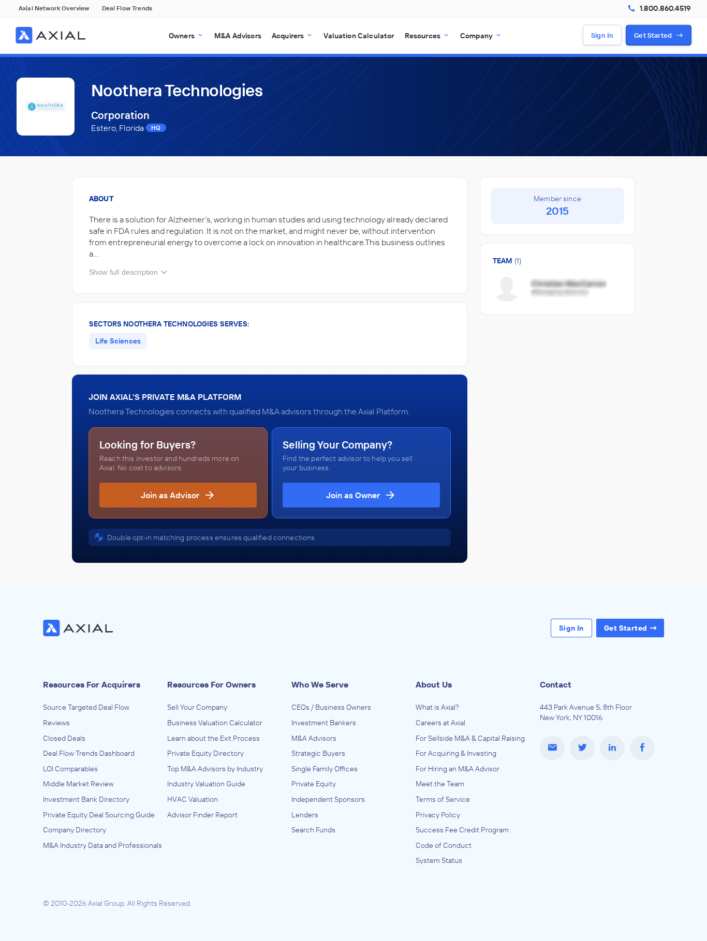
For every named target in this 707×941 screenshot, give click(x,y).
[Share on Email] (552, 748)
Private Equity (313, 783)
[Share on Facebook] (642, 748)
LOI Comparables (70, 768)
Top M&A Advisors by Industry (215, 768)
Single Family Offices (324, 768)
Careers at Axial (440, 722)
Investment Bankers (323, 722)
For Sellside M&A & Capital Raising (470, 738)
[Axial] (52, 35)
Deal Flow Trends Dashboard (89, 753)
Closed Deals (64, 738)
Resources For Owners (211, 684)
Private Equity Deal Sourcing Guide (99, 814)
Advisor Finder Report (202, 814)
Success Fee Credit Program (462, 829)
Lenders (304, 814)
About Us (434, 684)
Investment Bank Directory (86, 799)
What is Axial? (437, 707)
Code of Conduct (444, 845)
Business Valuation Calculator (214, 722)
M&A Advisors (313, 738)
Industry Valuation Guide (206, 783)
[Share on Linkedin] (612, 748)
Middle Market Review (78, 783)
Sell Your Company (197, 707)
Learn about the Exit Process (213, 738)
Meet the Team (440, 783)
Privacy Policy (438, 814)
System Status (439, 860)
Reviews (56, 722)
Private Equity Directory (205, 753)
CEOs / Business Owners (331, 707)
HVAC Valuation (192, 799)
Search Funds (313, 829)
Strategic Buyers (318, 753)
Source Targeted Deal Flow (86, 707)
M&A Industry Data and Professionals (102, 845)
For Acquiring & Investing (456, 753)
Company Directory (74, 829)
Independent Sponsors (328, 799)
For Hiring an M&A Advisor (457, 768)
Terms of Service (443, 799)
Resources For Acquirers (91, 684)
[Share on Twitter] (582, 748)
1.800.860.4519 (665, 8)
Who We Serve (319, 684)
